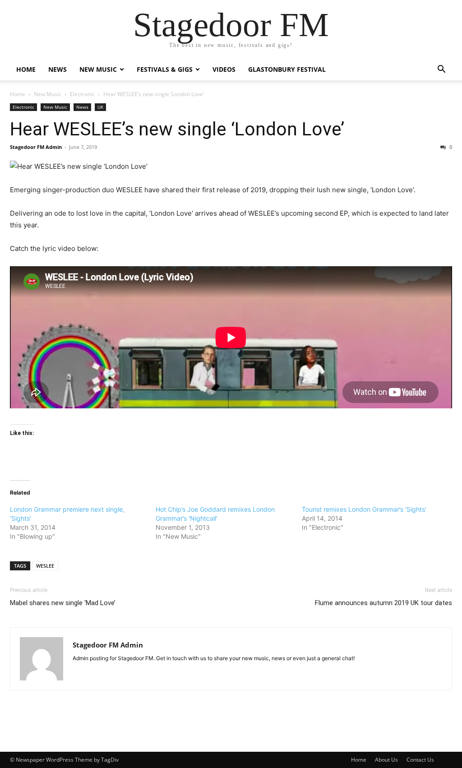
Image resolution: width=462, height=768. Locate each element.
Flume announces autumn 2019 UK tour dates (383, 603)
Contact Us (420, 759)
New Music (98, 69)
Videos (224, 69)
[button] (441, 70)
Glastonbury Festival (287, 69)
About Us (386, 759)
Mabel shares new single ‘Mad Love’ (63, 603)
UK (100, 107)
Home (26, 69)
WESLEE (45, 565)
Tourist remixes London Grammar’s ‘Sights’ (364, 509)
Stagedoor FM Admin (36, 146)
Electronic (82, 94)
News (57, 69)
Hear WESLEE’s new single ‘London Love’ (177, 129)
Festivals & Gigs (165, 69)
